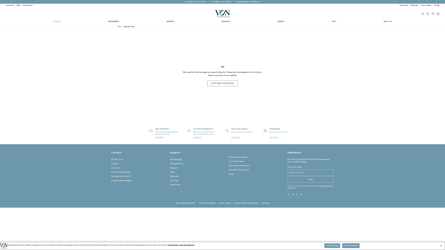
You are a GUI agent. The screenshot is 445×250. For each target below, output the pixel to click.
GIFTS (334, 22)
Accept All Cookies (350, 246)
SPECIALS (57, 22)
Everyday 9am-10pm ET (121, 176)
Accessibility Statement (239, 166)
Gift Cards (174, 181)
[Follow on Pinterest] (297, 194)
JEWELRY (281, 22)
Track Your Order (236, 161)
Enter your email (294, 167)
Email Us (114, 164)
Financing (174, 176)
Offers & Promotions (238, 157)
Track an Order (426, 5)
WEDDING (170, 22)
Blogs (231, 174)
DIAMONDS (225, 22)
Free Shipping (176, 159)
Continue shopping (222, 83)
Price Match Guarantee (239, 170)
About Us (388, 22)
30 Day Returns (176, 164)
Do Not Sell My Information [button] (246, 203)
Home (119, 27)
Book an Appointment (121, 172)
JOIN (310, 180)
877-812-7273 (117, 159)
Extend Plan (175, 185)
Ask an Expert (28, 5)
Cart (436, 5)
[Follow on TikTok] (301, 194)
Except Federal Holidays (121, 181)
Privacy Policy (323, 186)
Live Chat (115, 168)
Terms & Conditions (207, 203)
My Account (404, 5)
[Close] (441, 245)
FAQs (18, 5)
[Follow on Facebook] (288, 194)
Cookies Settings (332, 246)
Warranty (174, 168)
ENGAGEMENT (113, 22)
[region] (222, 246)
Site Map (265, 203)
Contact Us (10, 5)
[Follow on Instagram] (293, 194)
